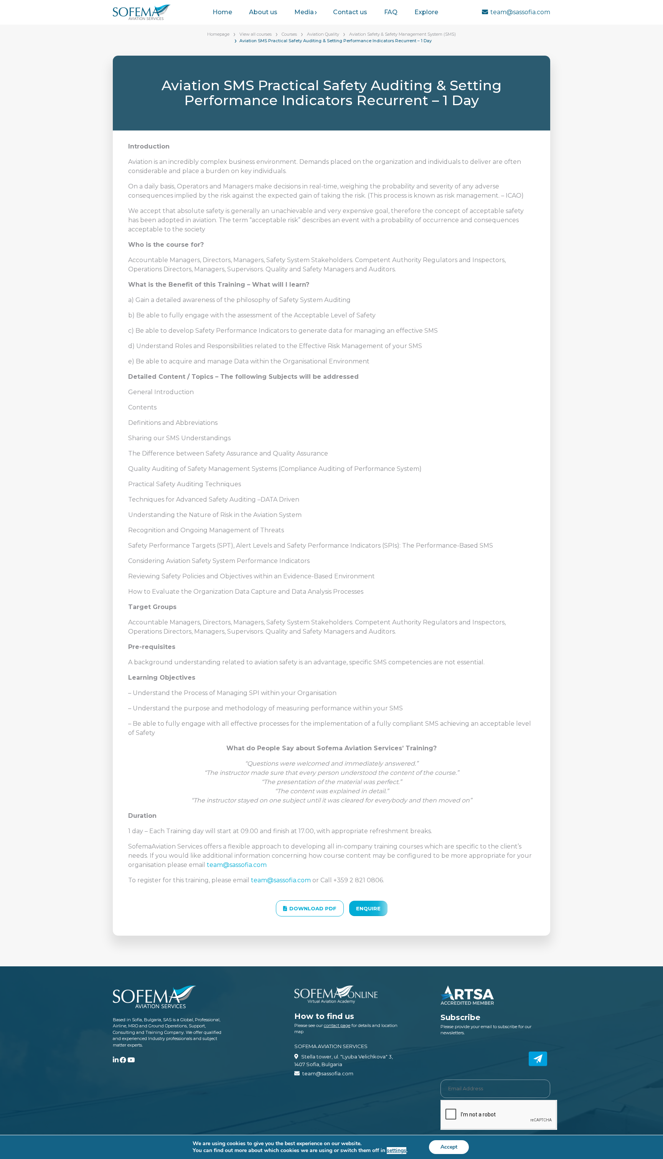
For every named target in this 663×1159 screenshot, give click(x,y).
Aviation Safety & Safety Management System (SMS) (402, 34)
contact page (337, 1025)
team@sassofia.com (520, 12)
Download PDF (312, 908)
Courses (289, 34)
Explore (426, 12)
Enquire (368, 908)
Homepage (218, 34)
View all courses (255, 34)
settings (396, 1150)
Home (222, 12)
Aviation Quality (323, 34)
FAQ (390, 12)
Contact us (350, 12)
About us (263, 12)
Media (304, 12)
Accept (448, 1147)
